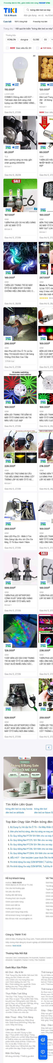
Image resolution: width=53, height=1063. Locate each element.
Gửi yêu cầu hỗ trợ (13, 892)
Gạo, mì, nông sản (18, 1003)
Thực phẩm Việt (26, 999)
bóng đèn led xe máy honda (19, 809)
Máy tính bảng (16, 1025)
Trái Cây (9, 997)
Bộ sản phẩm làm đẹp (20, 1047)
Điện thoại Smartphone (15, 1020)
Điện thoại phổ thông (18, 1022)
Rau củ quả (14, 999)
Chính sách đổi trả (13, 905)
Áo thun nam (46, 992)
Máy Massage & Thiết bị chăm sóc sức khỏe (22, 1038)
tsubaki (42, 960)
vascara (9, 958)
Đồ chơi (31, 975)
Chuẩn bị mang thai (18, 989)
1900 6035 (16, 946)
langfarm (17, 960)
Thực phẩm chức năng (19, 1035)
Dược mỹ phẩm (28, 1048)
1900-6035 (17, 883)
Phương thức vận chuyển (15, 898)
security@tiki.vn (25, 919)
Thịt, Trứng (18, 997)
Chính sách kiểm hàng (14, 902)
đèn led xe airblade (15, 812)
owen (48, 958)
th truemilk (34, 958)
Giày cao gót (46, 1013)
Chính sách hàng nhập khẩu (17, 912)
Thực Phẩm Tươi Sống (16, 993)
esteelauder (23, 958)
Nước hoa (15, 1046)
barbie (42, 958)
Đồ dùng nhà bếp (13, 1056)
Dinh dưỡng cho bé (18, 982)
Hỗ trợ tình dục (26, 1046)
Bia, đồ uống (15, 1006)
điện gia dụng (30, 15)
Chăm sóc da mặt (13, 1033)
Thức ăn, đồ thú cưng (18, 1010)
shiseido (9, 960)
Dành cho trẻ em (17, 1008)
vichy (31, 960)
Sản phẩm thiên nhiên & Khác (20, 1040)
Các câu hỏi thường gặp (15, 888)
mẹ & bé (49, 15)
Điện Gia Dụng (13, 1053)
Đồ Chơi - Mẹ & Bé (14, 972)
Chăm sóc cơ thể (18, 1037)
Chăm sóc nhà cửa (20, 1012)
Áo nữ (43, 975)
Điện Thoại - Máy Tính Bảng (19, 1017)
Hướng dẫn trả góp (13, 908)
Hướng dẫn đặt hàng (14, 895)
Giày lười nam (46, 1028)
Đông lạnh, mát (23, 1001)
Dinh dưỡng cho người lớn (20, 984)
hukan (25, 960)
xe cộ (40, 15)
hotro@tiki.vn (26, 915)
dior (15, 958)
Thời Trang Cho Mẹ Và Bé (16, 975)
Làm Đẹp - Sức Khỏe (15, 1029)
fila (36, 960)
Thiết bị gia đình (27, 1056)
